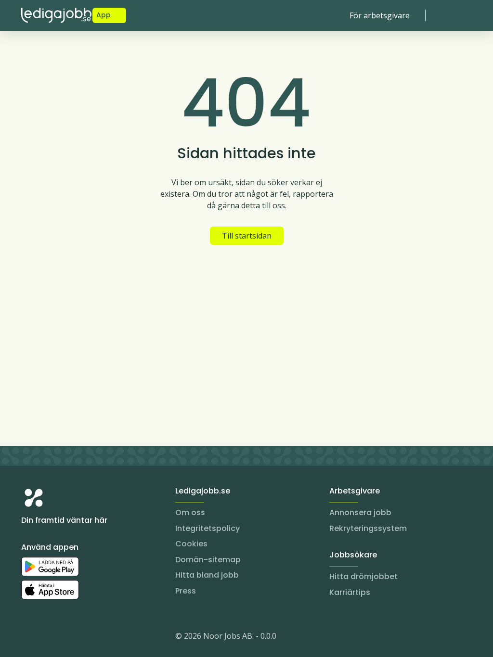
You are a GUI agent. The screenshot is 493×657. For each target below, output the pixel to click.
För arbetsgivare (380, 15)
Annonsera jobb (360, 512)
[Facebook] (67, 637)
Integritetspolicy (207, 528)
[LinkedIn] (48, 637)
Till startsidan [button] (247, 235)
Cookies (191, 543)
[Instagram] (29, 637)
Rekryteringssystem (368, 528)
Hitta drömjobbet (363, 576)
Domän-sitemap (208, 559)
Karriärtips (349, 592)
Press (185, 590)
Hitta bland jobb (207, 575)
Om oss (190, 512)
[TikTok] (86, 637)
